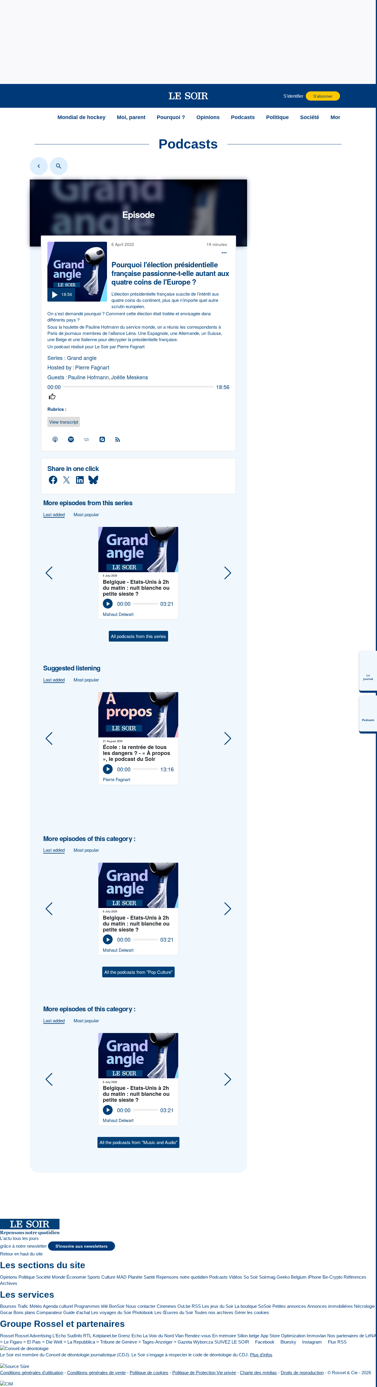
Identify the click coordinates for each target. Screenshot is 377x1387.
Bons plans (24, 1312)
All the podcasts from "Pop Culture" (138, 972)
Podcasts (218, 1277)
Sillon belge (248, 1335)
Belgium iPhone (306, 1277)
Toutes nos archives (213, 1312)
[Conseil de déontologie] (24, 1348)
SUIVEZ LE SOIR (231, 1341)
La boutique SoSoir (253, 1306)
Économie (76, 1277)
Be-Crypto (332, 1277)
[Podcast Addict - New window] (102, 439)
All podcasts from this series (138, 636)
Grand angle (82, 357)
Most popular (86, 514)
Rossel (7, 1335)
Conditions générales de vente (96, 1372)
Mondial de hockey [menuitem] (82, 117)
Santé (149, 1277)
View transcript (63, 422)
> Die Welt (52, 1341)
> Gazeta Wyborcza (193, 1341)
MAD (122, 1277)
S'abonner (323, 96)
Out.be (183, 1306)
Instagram (311, 1341)
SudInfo (74, 1335)
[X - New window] (66, 480)
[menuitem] (368, 671)
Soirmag (267, 1277)
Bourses (8, 1306)
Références (355, 1277)
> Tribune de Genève (116, 1341)
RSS (196, 1306)
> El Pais (32, 1341)
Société (43, 1277)
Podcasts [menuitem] (243, 117)
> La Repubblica (79, 1341)
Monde (58, 1277)
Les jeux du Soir (217, 1306)
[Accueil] (44, 117)
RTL (87, 1335)
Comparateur (49, 1312)
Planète (135, 1277)
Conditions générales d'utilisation (31, 1372)
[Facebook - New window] (53, 480)
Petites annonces (289, 1306)
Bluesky (287, 1341)
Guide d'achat (76, 1312)
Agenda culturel (58, 1306)
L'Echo (59, 1335)
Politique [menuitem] (277, 117)
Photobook (142, 1312)
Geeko (283, 1277)
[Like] (52, 397)
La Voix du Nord (158, 1335)
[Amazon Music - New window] (86, 439)
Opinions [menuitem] (208, 117)
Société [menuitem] (309, 117)
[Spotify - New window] (71, 439)
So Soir (250, 1277)
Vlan (179, 1335)
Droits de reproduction (302, 1372)
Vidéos (235, 1277)
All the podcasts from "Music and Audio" (138, 1142)
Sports (93, 1277)
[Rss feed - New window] (117, 439)
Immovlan (316, 1335)
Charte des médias (258, 1372)
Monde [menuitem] (339, 117)
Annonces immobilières (330, 1306)
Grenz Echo (130, 1335)
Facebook (264, 1341)
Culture (108, 1277)
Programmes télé (91, 1306)
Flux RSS (337, 1341)
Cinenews (166, 1306)
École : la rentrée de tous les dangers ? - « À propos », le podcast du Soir (136, 753)
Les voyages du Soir (111, 1312)
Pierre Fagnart (92, 367)
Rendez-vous (198, 1335)
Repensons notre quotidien (182, 1277)
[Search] (59, 166)
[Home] (39, 166)
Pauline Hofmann (88, 377)
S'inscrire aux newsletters (81, 1246)
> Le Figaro (11, 1341)
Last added (54, 514)
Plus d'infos (261, 1354)
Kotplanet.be (105, 1335)
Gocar (6, 1312)
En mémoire (224, 1335)
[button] (44, 96)
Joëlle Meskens (129, 377)
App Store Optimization (282, 1335)
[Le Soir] (188, 96)
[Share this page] (224, 252)
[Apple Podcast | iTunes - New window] (55, 439)
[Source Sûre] (14, 1366)
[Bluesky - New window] (93, 480)
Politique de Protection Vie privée (204, 1372)
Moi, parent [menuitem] (131, 117)
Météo (36, 1306)
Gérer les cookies (252, 1312)
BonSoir (117, 1306)
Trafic (23, 1306)
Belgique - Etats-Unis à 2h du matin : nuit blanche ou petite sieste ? (136, 588)
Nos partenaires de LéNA (351, 1335)
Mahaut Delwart (118, 614)
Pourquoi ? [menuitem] (171, 117)
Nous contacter (141, 1306)
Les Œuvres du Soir (173, 1312)
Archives (8, 1283)
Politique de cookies (149, 1372)
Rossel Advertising (33, 1335)
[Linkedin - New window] (80, 480)
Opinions (8, 1277)
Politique (26, 1277)
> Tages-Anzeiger (155, 1341)
